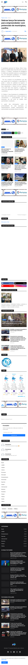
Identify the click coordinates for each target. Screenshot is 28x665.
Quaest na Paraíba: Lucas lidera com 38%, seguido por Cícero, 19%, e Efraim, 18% (18, 576)
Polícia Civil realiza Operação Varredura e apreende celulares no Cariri (18, 583)
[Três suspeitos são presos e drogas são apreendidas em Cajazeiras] (5, 591)
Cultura (3, 469)
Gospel (2, 484)
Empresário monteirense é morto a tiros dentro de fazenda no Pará (18, 600)
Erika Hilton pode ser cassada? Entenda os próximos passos (20, 150)
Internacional (4, 486)
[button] (2, 2)
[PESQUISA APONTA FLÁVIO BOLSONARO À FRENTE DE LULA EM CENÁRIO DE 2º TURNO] (5, 563)
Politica (3, 496)
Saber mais (3, 659)
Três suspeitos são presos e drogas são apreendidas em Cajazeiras (16, 590)
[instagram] (17, 652)
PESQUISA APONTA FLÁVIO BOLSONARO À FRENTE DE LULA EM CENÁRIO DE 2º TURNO (17, 562)
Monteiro (3, 489)
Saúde (2, 499)
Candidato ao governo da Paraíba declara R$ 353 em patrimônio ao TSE (7, 183)
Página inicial (4, 17)
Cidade (3, 467)
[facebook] (8, 652)
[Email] (19, 133)
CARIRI (2, 465)
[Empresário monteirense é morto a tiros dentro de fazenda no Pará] (5, 601)
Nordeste (3, 491)
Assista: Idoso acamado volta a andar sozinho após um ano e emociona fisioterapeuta (20, 167)
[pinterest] (20, 652)
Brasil (9, 17)
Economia (3, 472)
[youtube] (14, 652)
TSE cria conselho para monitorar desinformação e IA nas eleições (21, 183)
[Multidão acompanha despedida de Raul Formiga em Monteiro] (5, 331)
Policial (2, 494)
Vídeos (2, 501)
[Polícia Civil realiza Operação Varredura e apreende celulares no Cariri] (5, 584)
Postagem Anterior (6, 214)
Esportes (3, 482)
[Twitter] (13, 133)
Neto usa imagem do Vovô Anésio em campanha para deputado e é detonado (7, 150)
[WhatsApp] (16, 133)
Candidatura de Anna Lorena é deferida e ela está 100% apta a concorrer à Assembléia (17, 569)
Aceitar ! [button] (4, 662)
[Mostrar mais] (22, 133)
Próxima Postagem (22, 214)
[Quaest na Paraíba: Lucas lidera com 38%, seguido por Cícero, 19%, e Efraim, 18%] (5, 577)
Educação (3, 474)
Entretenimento (4, 477)
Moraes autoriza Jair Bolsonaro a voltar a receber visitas (6, 167)
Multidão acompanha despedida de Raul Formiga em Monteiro (18, 330)
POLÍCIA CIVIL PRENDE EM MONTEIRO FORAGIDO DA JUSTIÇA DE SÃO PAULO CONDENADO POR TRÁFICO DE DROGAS (18, 633)
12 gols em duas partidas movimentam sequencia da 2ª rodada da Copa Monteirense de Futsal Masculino (17, 347)
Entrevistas (3, 479)
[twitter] (11, 652)
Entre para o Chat (5, 222)
